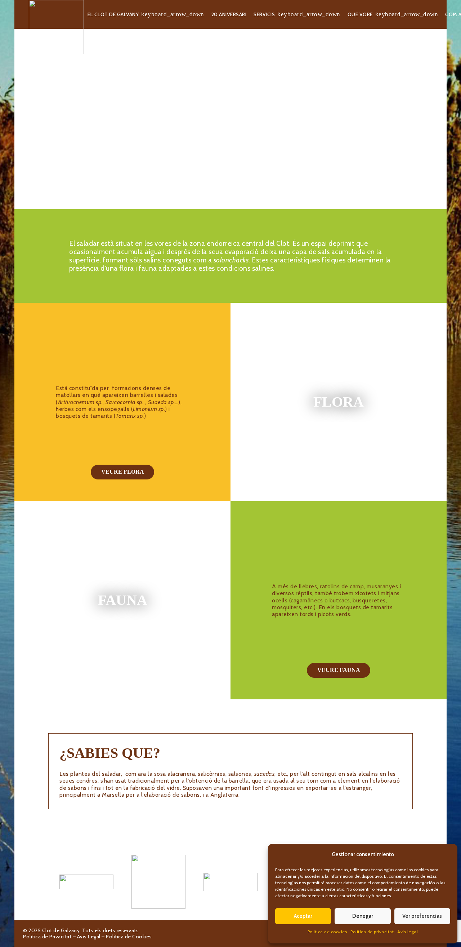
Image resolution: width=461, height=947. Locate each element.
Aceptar (303, 916)
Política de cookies (327, 931)
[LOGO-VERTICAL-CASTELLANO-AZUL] (158, 882)
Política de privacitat (372, 931)
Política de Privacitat (47, 936)
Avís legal (407, 931)
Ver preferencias (422, 916)
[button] (172, 15)
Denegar (362, 916)
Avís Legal (88, 936)
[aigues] (230, 882)
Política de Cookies (129, 936)
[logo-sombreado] (56, 27)
